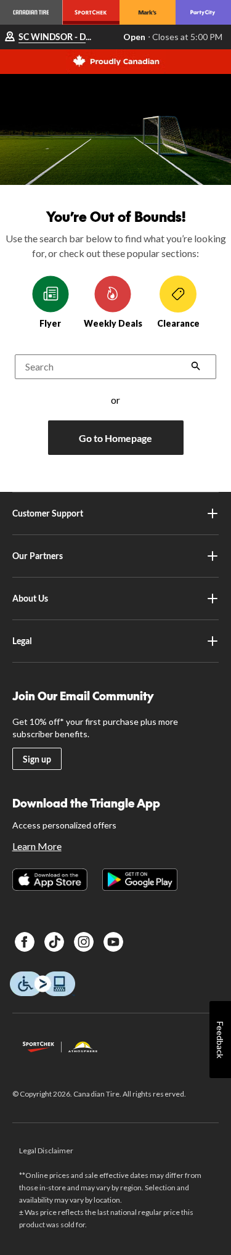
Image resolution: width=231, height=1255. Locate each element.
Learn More (37, 846)
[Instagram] (84, 942)
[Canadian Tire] (31, 12)
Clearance (178, 323)
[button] (196, 367)
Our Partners (37, 555)
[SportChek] (91, 12)
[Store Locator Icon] (10, 37)
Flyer (50, 323)
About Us (30, 598)
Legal (22, 641)
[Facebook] (24, 942)
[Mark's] (148, 12)
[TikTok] (54, 942)
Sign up (37, 759)
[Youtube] (113, 942)
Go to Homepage (115, 438)
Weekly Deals (113, 323)
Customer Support (47, 513)
